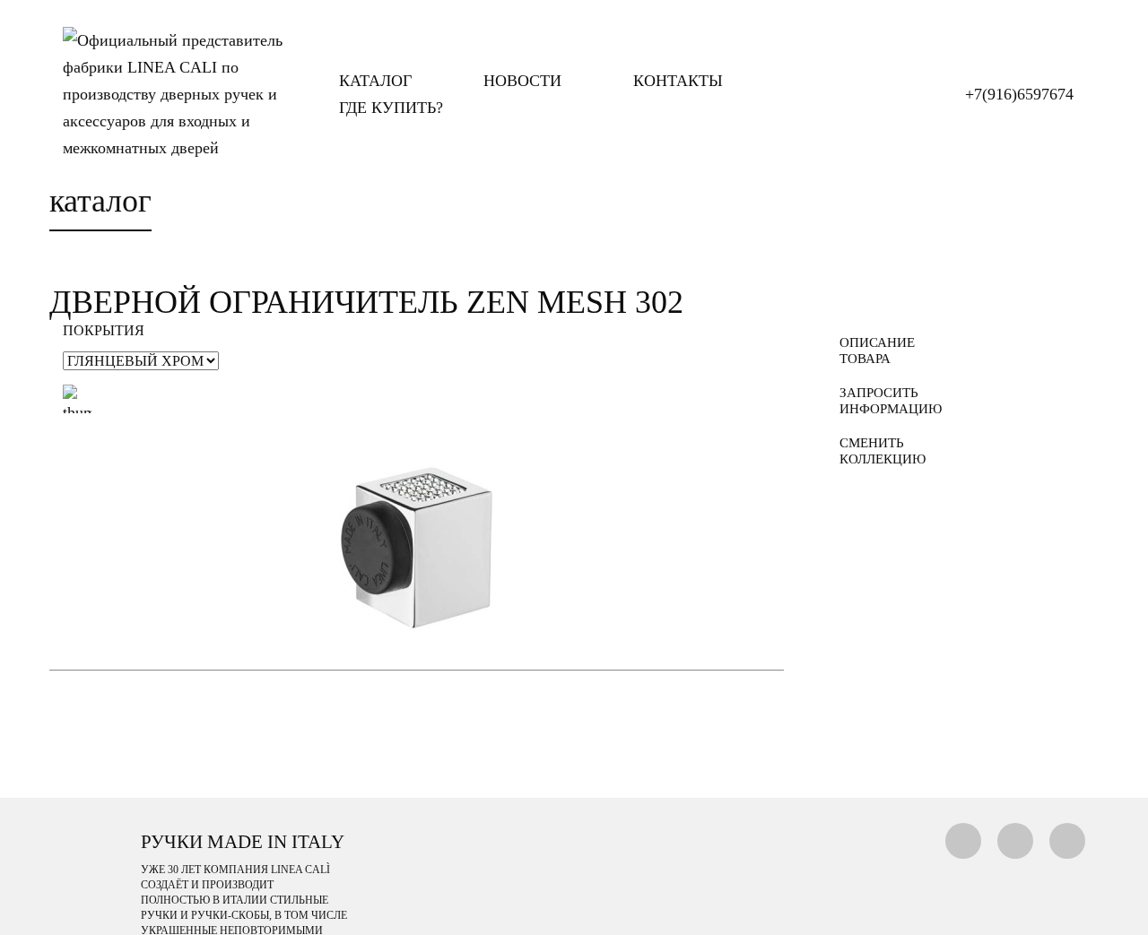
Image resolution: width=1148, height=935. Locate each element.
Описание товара (877, 350)
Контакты (678, 81)
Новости (522, 81)
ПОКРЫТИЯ (103, 331)
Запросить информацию (884, 400)
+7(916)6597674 (1019, 94)
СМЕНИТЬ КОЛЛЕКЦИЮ (882, 451)
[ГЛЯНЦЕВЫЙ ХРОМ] (77, 399)
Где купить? (391, 108)
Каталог (375, 81)
